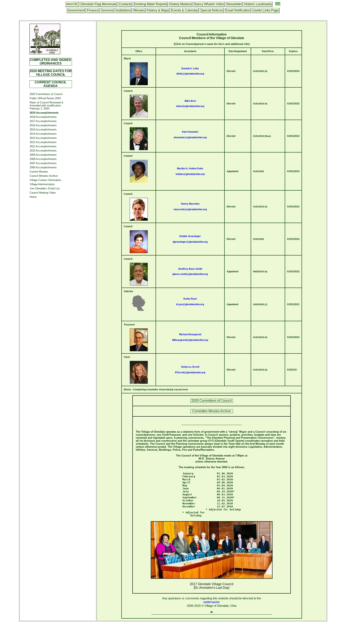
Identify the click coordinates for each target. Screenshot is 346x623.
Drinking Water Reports (150, 4)
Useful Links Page (266, 10)
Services (107, 10)
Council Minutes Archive (44, 175)
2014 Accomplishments (43, 133)
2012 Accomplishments (43, 142)
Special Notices (211, 10)
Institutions (123, 10)
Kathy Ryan (190, 298)
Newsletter (234, 4)
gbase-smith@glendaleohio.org (190, 274)
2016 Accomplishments (43, 125)
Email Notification (237, 10)
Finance (93, 10)
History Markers (180, 4)
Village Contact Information (45, 180)
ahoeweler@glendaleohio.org (190, 137)
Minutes (139, 10)
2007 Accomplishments (43, 163)
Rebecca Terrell (190, 367)
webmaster (211, 602)
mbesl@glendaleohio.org (190, 106)
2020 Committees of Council (46, 94)
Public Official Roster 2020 (45, 98)
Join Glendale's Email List (45, 188)
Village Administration (42, 184)
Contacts (125, 4)
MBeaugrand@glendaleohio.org (190, 340)
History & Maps (158, 10)
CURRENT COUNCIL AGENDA (50, 84)
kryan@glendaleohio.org (190, 304)
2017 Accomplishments (43, 121)
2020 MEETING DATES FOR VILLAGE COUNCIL (51, 72)
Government (76, 10)
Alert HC (72, 4)
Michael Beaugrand (190, 334)
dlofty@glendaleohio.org (190, 73)
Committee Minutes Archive (211, 411)
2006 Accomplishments (43, 167)
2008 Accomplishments (43, 159)
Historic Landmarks (258, 4)
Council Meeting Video (43, 192)
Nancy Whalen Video (209, 4)
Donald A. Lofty (190, 68)
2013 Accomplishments (43, 137)
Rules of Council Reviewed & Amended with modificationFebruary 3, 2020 (46, 105)
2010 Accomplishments (43, 150)
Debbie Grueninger (190, 236)
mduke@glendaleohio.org (190, 174)
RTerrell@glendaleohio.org (190, 372)
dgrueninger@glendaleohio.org (190, 241)
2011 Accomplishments (43, 146)
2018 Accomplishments (43, 116)
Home (33, 196)
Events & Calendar (184, 10)
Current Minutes (39, 171)
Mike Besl (190, 101)
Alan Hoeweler (190, 131)
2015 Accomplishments (43, 129)
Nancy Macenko (190, 203)
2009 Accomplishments (43, 154)
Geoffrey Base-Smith (190, 269)
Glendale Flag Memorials (99, 4)
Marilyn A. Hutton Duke (190, 168)
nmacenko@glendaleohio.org (190, 209)
